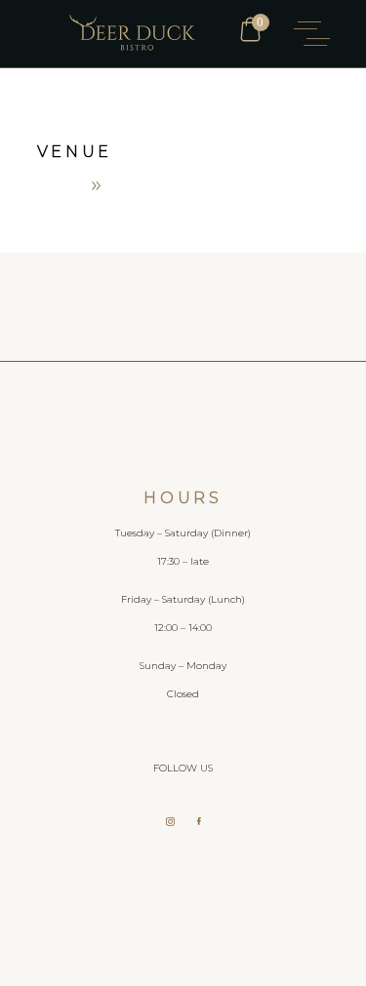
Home (58, 184)
